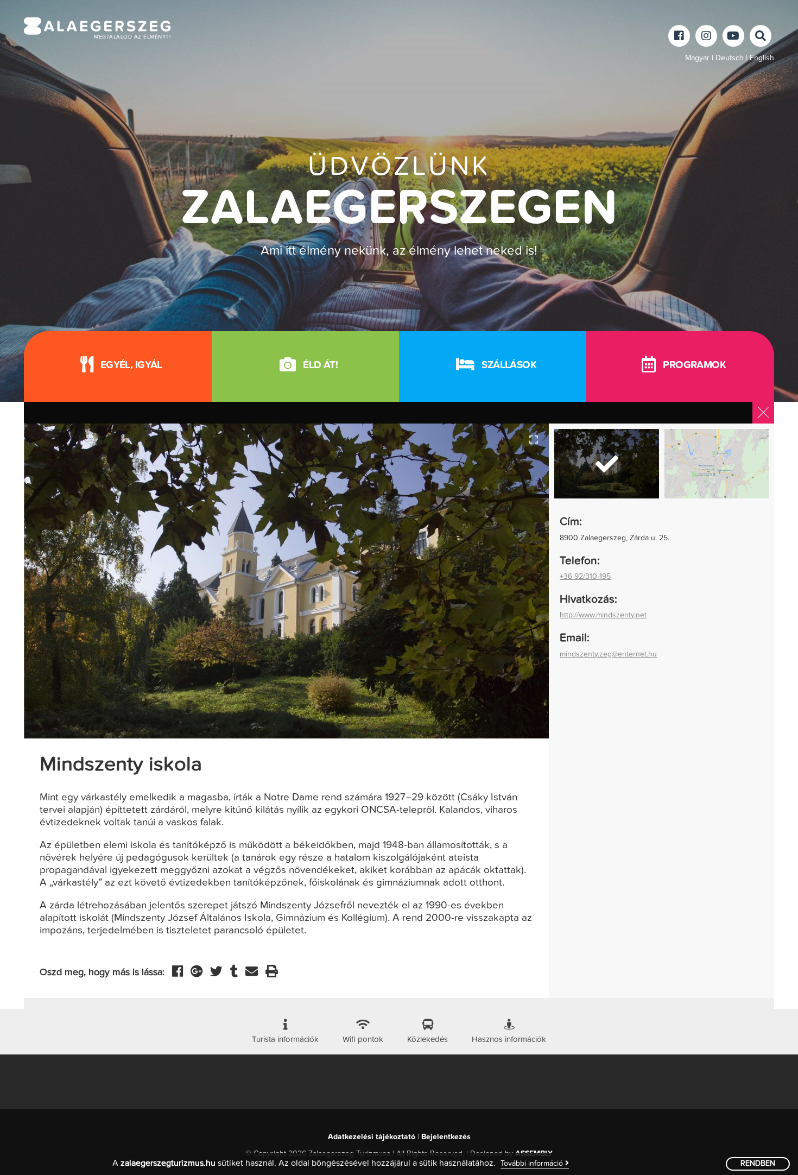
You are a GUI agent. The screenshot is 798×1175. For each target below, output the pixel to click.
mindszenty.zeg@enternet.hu (608, 654)
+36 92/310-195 (585, 576)
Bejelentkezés (446, 1137)
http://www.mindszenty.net (603, 615)
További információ (533, 1163)
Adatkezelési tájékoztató (371, 1137)
